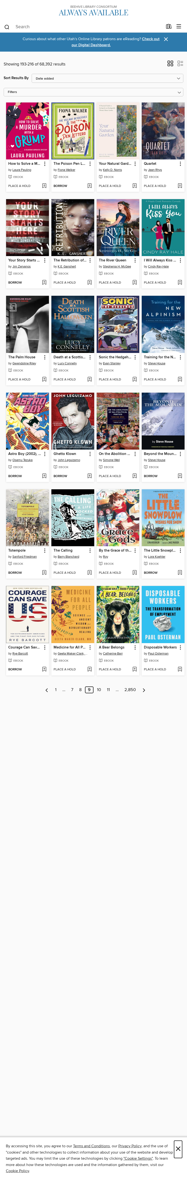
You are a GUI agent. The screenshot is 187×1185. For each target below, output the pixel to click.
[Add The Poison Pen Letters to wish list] (89, 186)
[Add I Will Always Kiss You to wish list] (180, 283)
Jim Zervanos (21, 266)
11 (108, 690)
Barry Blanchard (68, 557)
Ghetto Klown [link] (65, 454)
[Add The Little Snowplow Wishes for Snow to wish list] (180, 573)
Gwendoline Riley (24, 363)
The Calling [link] (63, 550)
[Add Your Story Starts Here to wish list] (44, 283)
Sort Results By (16, 78)
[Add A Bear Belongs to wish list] (134, 670)
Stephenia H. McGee (117, 266)
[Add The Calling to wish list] (89, 573)
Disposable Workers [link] (160, 647)
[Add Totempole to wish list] (44, 573)
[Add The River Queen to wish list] (134, 283)
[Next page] (144, 690)
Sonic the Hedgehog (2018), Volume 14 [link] (116, 357)
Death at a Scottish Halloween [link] (70, 357)
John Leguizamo (69, 460)
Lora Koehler (156, 557)
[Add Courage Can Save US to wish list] (44, 670)
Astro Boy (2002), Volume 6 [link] (25, 454)
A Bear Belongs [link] (111, 647)
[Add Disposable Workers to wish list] (180, 670)
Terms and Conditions (91, 1146)
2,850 (130, 690)
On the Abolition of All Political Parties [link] (116, 454)
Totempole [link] (17, 550)
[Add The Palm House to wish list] (44, 380)
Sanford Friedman (24, 557)
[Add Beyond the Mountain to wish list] (180, 476)
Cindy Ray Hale (158, 266)
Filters (12, 92)
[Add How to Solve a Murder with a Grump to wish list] (44, 186)
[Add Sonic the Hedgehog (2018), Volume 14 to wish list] (134, 380)
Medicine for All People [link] (70, 647)
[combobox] (83, 27)
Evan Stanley (112, 363)
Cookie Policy (17, 1170)
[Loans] (168, 27)
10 (99, 690)
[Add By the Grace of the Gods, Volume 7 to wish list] (134, 573)
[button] (170, 65)
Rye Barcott (20, 654)
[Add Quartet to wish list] (180, 186)
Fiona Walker (66, 170)
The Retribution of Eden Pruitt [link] (70, 260)
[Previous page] (47, 690)
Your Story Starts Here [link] (25, 260)
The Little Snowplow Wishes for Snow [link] (161, 550)
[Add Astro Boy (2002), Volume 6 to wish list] (44, 476)
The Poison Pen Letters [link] (70, 164)
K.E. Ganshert (67, 266)
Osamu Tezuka (22, 460)
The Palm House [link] (21, 357)
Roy (105, 557)
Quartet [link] (150, 164)
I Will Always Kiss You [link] (161, 260)
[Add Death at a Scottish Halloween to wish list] (89, 380)
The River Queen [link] (112, 260)
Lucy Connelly (67, 363)
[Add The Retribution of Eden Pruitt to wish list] (89, 283)
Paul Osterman (158, 654)
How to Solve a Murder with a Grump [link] (25, 164)
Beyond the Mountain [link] (161, 454)
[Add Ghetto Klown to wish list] (89, 476)
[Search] (7, 27)
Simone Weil (111, 460)
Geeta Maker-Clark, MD (73, 654)
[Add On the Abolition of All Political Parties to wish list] (134, 476)
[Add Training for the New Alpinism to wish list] (180, 380)
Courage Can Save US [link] (25, 647)
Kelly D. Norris (112, 170)
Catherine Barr (113, 654)
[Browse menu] (178, 26)
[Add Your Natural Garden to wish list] (134, 186)
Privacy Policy (129, 1146)
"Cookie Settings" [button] (138, 1158)
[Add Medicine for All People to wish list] (89, 670)
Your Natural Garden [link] (116, 164)
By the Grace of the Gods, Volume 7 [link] (116, 550)
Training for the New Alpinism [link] (161, 357)
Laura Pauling (21, 170)
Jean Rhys (155, 170)
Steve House (156, 363)
